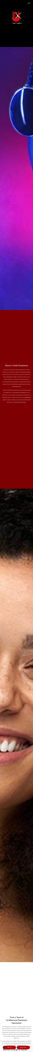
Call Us (9, 1047)
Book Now (23, 1047)
